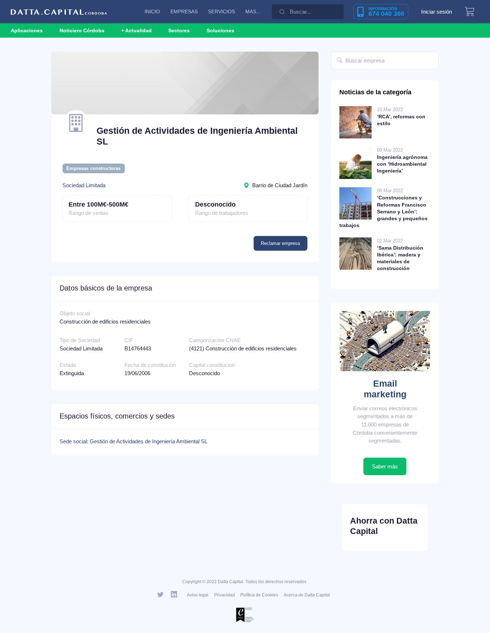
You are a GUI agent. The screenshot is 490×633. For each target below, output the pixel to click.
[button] (136, 30)
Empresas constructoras (93, 168)
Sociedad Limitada (83, 185)
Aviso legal (197, 594)
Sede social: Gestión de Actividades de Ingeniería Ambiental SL (133, 441)
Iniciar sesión (436, 12)
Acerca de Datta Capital (307, 594)
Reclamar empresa (280, 243)
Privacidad (224, 594)
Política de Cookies (259, 594)
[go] (339, 60)
